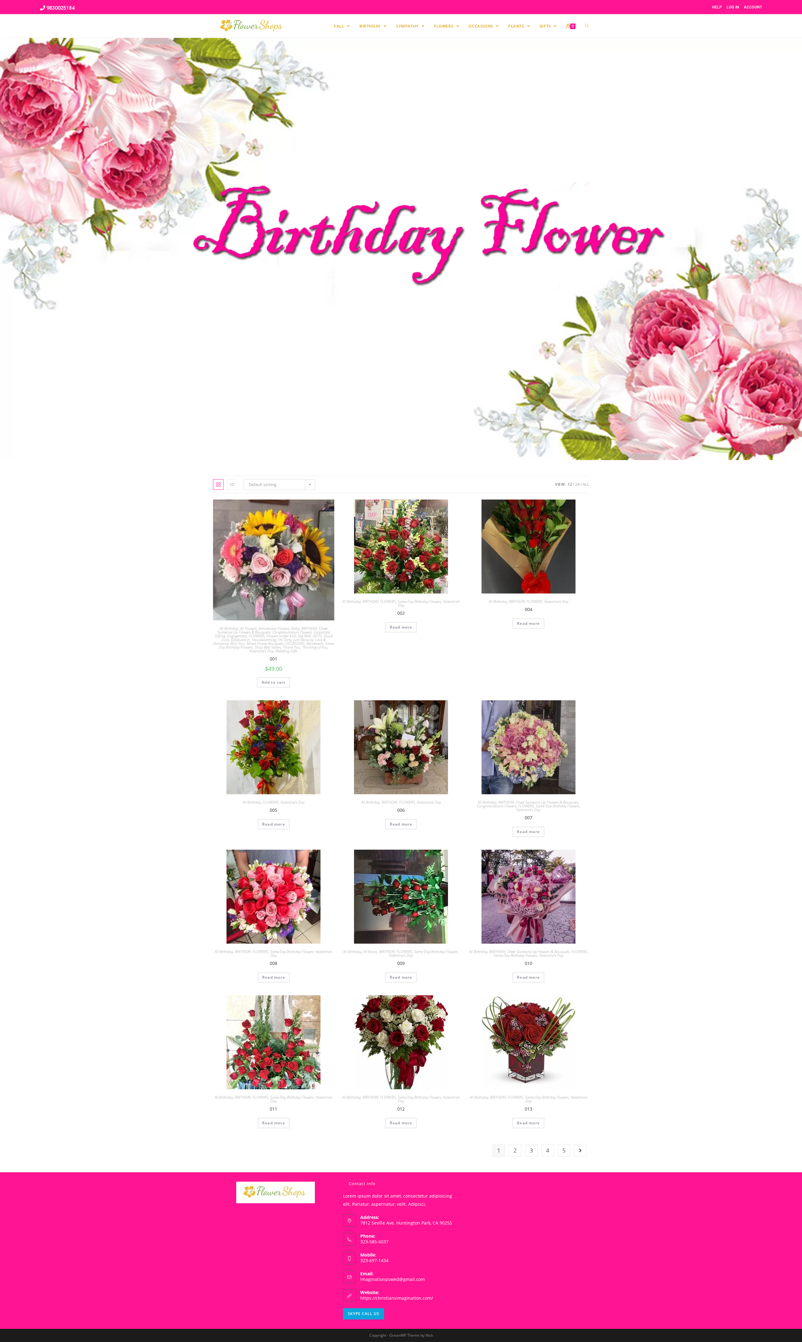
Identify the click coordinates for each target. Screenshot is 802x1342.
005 (273, 810)
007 (528, 818)
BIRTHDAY (309, 628)
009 (401, 963)
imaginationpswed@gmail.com (392, 1279)
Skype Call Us (363, 1313)
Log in (732, 7)
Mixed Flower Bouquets (265, 643)
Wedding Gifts (286, 651)
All (586, 484)
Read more (401, 627)
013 (528, 1109)
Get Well (304, 636)
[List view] (232, 484)
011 (273, 1109)
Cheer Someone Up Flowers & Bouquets (547, 802)
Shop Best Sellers (267, 647)
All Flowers (248, 628)
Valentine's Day (261, 651)
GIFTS (317, 636)
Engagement (237, 636)
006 (401, 810)
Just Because (303, 639)
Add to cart (273, 682)
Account (753, 7)
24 (577, 484)
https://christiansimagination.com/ (396, 1298)
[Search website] (587, 26)
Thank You (291, 647)
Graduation (240, 639)
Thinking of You (315, 647)
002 (401, 613)
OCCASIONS (295, 643)
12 (570, 484)
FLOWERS (256, 636)
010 (528, 963)
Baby (295, 628)
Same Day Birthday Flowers (419, 601)
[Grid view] (218, 484)
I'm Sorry (285, 639)
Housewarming (264, 639)
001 (273, 659)
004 (528, 609)
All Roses (370, 951)
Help (717, 7)
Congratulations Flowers (292, 632)
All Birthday (229, 628)
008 (273, 963)
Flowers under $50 (281, 636)
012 (401, 1109)
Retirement (314, 643)
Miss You (237, 643)
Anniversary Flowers (273, 628)
